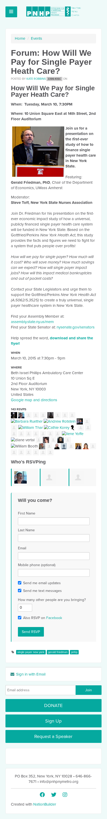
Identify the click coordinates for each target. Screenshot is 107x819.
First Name (26, 513)
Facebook (54, 618)
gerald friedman (58, 652)
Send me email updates (42, 583)
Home (20, 38)
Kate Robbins (36, 79)
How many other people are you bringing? (52, 600)
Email (22, 548)
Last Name (26, 530)
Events (36, 38)
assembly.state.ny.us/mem (32, 321)
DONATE (53, 705)
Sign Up (53, 721)
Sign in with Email (30, 674)
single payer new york (30, 652)
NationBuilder (44, 804)
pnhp (74, 652)
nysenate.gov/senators (76, 327)
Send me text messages (42, 591)
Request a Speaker (53, 736)
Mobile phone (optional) (36, 565)
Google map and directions (34, 400)
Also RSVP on (42, 618)
